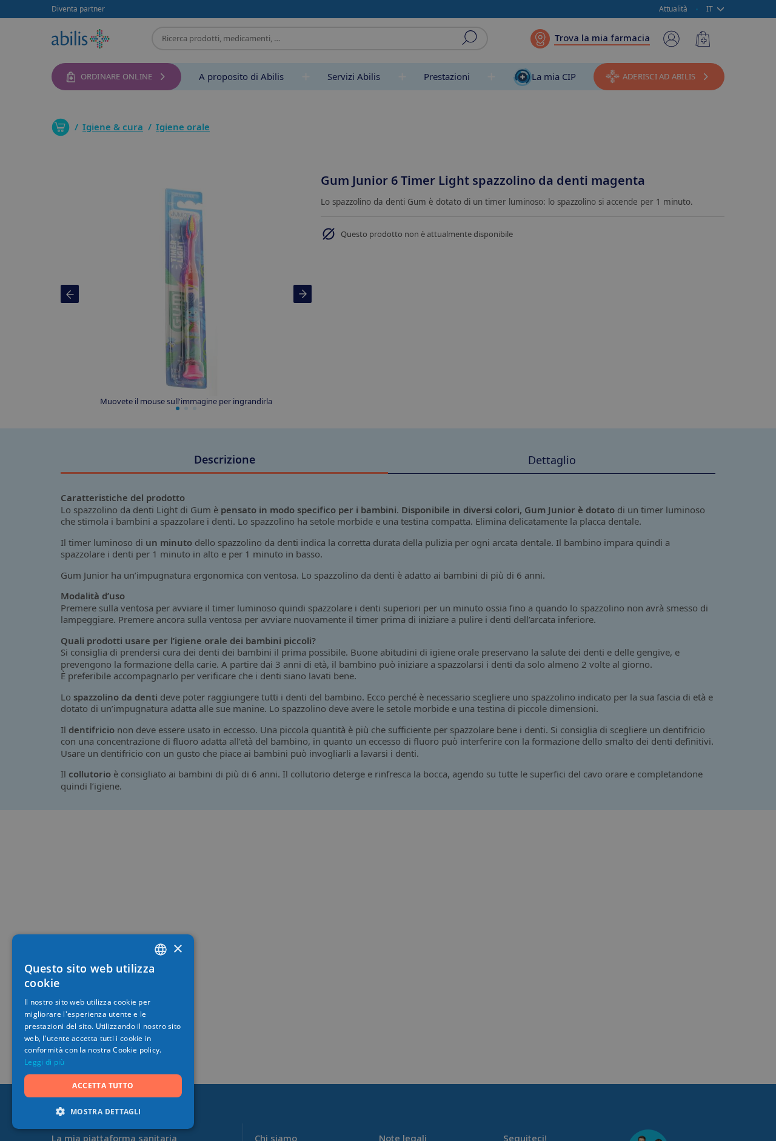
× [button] (177, 949)
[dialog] (388, 570)
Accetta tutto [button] (102, 1085)
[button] (103, 1111)
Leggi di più (44, 1062)
